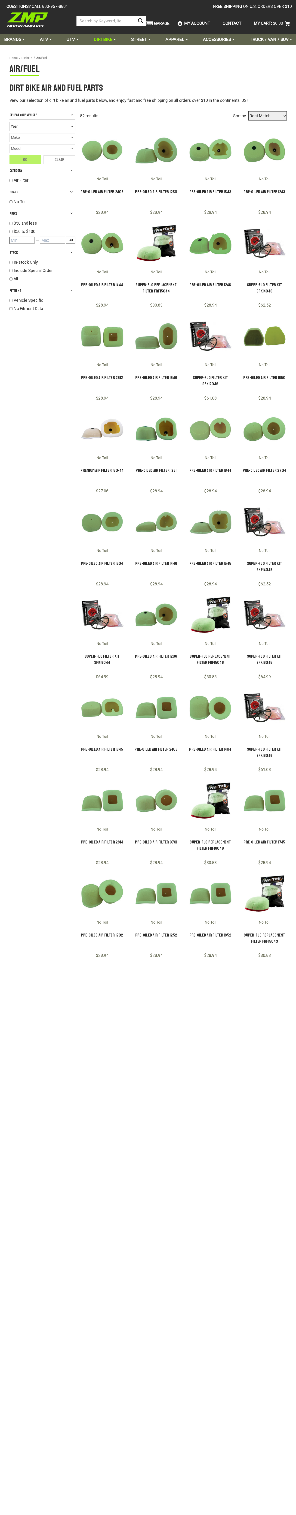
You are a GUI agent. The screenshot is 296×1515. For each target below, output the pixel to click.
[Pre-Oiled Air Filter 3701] (156, 800)
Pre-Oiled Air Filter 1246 (210, 284)
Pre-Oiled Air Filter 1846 (156, 377)
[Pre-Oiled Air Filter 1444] (102, 243)
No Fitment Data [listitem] (28, 308)
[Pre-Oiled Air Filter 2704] (264, 429)
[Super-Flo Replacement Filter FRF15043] (264, 893)
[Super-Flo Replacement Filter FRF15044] (156, 243)
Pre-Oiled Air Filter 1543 (210, 191)
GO (71, 240)
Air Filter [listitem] (21, 180)
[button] (157, 23)
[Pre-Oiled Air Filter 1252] (156, 893)
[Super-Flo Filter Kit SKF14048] (264, 521)
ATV (44, 39)
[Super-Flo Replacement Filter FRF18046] (210, 800)
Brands (12, 39)
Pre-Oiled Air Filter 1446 (156, 563)
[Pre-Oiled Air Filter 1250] (156, 150)
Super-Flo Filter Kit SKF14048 (264, 566)
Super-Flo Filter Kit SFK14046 (264, 288)
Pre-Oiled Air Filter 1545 (210, 563)
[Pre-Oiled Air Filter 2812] (102, 336)
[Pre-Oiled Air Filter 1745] (264, 800)
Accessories (217, 39)
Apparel (175, 39)
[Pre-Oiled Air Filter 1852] (210, 893)
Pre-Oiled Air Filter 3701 (156, 842)
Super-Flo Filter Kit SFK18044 (102, 659)
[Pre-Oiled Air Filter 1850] (264, 336)
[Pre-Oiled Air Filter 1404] (210, 707)
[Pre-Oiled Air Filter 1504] (102, 521)
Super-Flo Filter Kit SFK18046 (264, 752)
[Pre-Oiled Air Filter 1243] (264, 150)
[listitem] (44, 223)
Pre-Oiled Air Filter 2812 (102, 377)
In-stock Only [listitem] (26, 262)
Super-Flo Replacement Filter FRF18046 (210, 845)
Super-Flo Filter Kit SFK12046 (210, 380)
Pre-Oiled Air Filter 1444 (102, 284)
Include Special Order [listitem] (33, 270)
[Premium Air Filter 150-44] (102, 429)
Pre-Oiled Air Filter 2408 (156, 749)
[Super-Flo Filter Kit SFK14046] (264, 243)
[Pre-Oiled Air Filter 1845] (102, 707)
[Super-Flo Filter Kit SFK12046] (210, 336)
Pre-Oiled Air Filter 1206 (156, 656)
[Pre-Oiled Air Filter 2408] (156, 707)
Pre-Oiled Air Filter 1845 (102, 749)
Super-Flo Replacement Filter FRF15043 (264, 938)
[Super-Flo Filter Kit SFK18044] (102, 614)
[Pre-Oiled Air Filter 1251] (156, 429)
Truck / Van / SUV (269, 39)
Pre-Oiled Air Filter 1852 (210, 935)
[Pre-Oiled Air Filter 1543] (210, 150)
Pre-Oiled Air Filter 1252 (156, 935)
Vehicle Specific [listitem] (28, 300)
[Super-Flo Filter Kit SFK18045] (264, 614)
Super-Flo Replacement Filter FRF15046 (210, 659)
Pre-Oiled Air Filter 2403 (101, 191)
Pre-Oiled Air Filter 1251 (156, 470)
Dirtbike (103, 39)
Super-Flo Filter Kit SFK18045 (264, 659)
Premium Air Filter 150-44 (101, 470)
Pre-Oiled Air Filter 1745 (264, 842)
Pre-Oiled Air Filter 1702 (102, 935)
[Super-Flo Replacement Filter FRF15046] (210, 614)
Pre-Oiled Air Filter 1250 (156, 191)
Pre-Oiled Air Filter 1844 (210, 470)
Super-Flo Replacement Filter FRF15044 (156, 288)
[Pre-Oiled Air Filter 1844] (210, 429)
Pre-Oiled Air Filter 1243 (264, 191)
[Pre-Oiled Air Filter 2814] (102, 800)
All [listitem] (16, 278)
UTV (71, 39)
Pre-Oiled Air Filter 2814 (102, 842)
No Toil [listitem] (20, 201)
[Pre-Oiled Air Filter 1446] (156, 521)
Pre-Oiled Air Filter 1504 (102, 563)
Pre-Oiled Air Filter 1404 (210, 749)
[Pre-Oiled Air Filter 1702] (102, 893)
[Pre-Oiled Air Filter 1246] (210, 243)
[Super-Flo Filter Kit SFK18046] (264, 707)
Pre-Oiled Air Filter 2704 (264, 470)
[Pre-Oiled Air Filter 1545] (210, 521)
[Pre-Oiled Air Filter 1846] (156, 336)
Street (139, 39)
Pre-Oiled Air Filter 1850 (264, 377)
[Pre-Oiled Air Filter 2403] (102, 150)
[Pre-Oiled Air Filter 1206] (156, 614)
